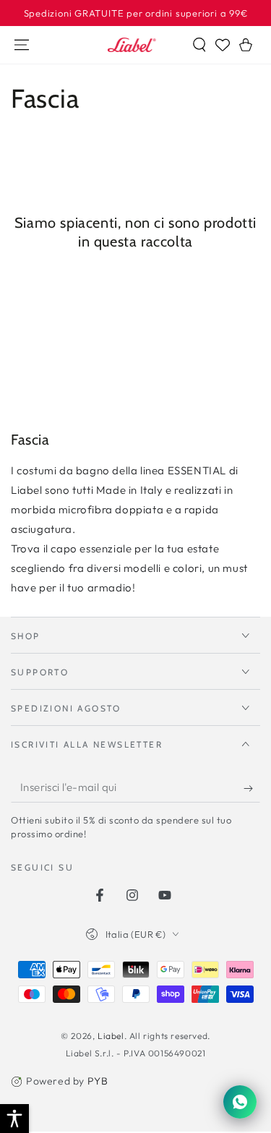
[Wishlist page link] (222, 45)
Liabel (111, 1035)
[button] (199, 45)
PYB (97, 1080)
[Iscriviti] (252, 788)
